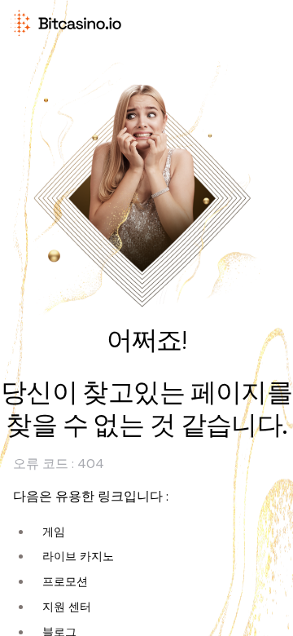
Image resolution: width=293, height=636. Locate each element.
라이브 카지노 (78, 556)
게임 (53, 531)
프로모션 (65, 581)
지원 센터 (66, 606)
